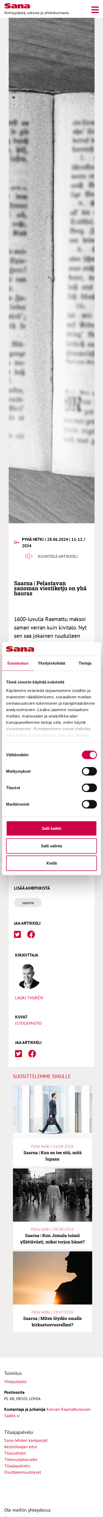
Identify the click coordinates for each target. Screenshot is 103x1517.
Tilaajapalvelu (18, 1465)
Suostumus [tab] (18, 663)
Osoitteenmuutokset (22, 1472)
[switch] (89, 771)
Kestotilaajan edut (20, 1446)
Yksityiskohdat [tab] (51, 663)
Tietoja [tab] (85, 663)
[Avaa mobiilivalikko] (95, 9)
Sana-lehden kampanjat (26, 1440)
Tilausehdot (15, 1453)
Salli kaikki (51, 828)
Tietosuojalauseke (20, 1459)
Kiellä (51, 863)
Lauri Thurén (29, 997)
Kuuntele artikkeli (58, 556)
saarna (28, 902)
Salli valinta (51, 845)
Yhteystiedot (15, 1381)
